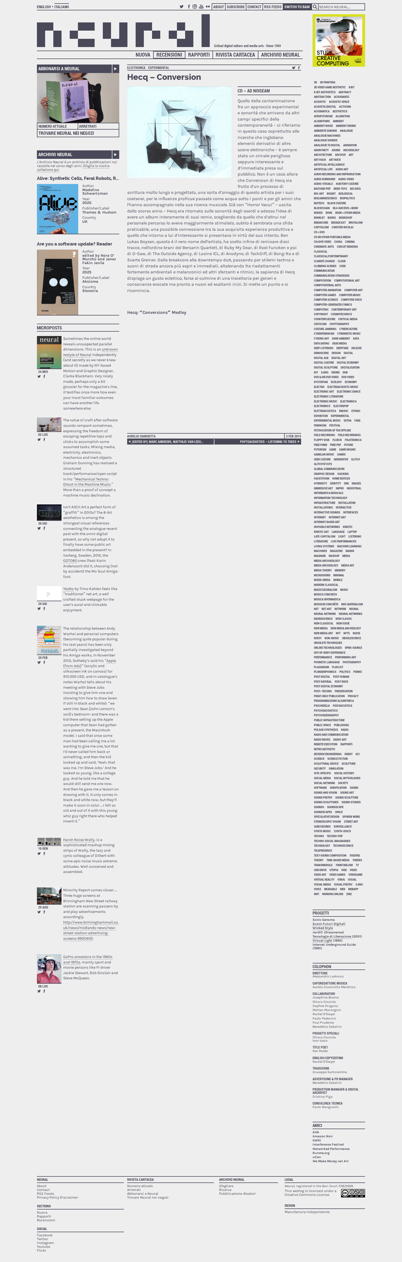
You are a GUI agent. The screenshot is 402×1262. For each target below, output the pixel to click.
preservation (344, 691)
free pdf (335, 445)
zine (349, 894)
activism (345, 106)
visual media (322, 884)
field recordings (349, 435)
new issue (342, 623)
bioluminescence (325, 198)
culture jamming (325, 329)
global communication (329, 469)
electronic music (325, 401)
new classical (323, 623)
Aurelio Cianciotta (141, 436)
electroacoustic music (342, 387)
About (218, 6)
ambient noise (323, 126)
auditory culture (347, 184)
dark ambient (341, 338)
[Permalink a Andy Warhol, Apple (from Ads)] (49, 640)
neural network (325, 614)
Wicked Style (323, 928)
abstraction (322, 97)
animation (350, 145)
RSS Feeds (273, 6)
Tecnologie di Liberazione (332, 936)
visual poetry (343, 884)
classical (320, 251)
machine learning (349, 546)
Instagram (196, 8)
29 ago (43, 907)
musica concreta (325, 594)
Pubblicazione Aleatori (237, 1193)
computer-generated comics (333, 304)
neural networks (350, 614)
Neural (42, 1179)
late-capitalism (324, 536)
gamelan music (324, 454)
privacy (353, 696)
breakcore (321, 222)
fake (357, 420)
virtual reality (324, 879)
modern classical (326, 585)
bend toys (340, 188)
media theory (323, 570)
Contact (254, 6)
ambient (338, 121)
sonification (338, 787)
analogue (346, 130)
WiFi (316, 894)
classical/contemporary (331, 256)
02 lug (43, 434)
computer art (353, 290)
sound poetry (323, 797)
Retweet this (39, 376)
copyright (321, 314)
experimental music (327, 420)
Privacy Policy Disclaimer (57, 1197)
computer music (350, 295)
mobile (337, 580)
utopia (334, 870)
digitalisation (350, 367)
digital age (321, 358)
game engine (347, 449)
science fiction (337, 758)
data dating (321, 343)
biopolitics (347, 198)
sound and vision (325, 792)
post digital (322, 676)
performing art (345, 657)
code (342, 266)
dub (345, 372)
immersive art (323, 488)
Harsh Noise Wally (79, 839)
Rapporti (199, 54)
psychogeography (326, 715)
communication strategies (331, 275)
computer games (325, 295)
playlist (337, 667)
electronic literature (328, 396)
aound (336, 150)
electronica (136, 67)
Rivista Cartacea (235, 54)
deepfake (342, 348)
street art (351, 821)
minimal (338, 575)
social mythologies (347, 778)
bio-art (319, 193)
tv (357, 865)
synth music (322, 831)
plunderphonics (325, 672)
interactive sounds (327, 512)
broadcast (338, 222)
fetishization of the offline (332, 430)
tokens (357, 860)
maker (350, 551)
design (336, 353)
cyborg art (321, 338)
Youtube (202, 8)
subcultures (322, 826)
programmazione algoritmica (334, 701)
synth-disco (342, 831)
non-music (332, 638)
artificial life (323, 169)
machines (320, 551)
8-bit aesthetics (325, 92)
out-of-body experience (329, 652)
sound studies (351, 802)
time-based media (338, 860)
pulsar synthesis (326, 730)
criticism (320, 324)
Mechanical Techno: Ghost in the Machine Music (86, 482)
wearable (330, 889)
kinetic (348, 527)
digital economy (348, 362)
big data (355, 188)
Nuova (143, 54)
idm (346, 483)
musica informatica (327, 599)
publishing (341, 725)
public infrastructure (329, 720)
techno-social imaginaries (332, 841)
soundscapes (323, 812)
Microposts (49, 328)
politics (344, 672)
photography (352, 662)
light (341, 536)
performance (323, 657)
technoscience (343, 845)
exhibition (321, 416)
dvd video (348, 377)
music (344, 590)
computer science (326, 299)
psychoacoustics (326, 710)
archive (340, 155)
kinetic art (321, 532)
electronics (322, 406)
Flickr (209, 8)
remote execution (325, 744)
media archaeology (327, 561)
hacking (343, 474)
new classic (344, 619)
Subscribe (236, 6)
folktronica (353, 440)
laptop (352, 532)
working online (332, 894)
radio (344, 730)
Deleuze (356, 348)
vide (344, 870)
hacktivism (321, 478)
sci (358, 754)
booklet (319, 217)
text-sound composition (330, 855)
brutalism (356, 222)
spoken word (351, 816)
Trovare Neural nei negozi (66, 133)
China (338, 241)
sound (354, 787)
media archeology (326, 565)
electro (319, 387)
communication (324, 270)
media (346, 556)
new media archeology (346, 628)
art (351, 155)
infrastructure (324, 503)
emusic (343, 411)
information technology (330, 498)
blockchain (322, 208)
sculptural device (326, 763)
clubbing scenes (325, 266)
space (339, 812)
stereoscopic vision (327, 821)
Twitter (182, 8)
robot (349, 754)
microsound (322, 575)
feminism (320, 425)
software (320, 787)
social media (322, 778)
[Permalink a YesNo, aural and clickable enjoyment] (49, 593)
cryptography (339, 324)
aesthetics (340, 111)
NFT (338, 633)
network (340, 609)
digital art (338, 358)
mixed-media (322, 580)
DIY (316, 372)
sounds (319, 807)
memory (340, 570)
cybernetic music (349, 333)
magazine (336, 551)
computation (322, 280)
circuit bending (347, 246)
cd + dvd (319, 232)
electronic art (324, 391)
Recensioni (169, 54)
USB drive (320, 870)
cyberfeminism (324, 333)
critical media (347, 319)
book (329, 213)
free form (320, 445)
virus (341, 879)
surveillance (343, 826)
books (332, 217)
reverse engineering (328, 754)
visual (352, 879)
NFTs (346, 633)
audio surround (324, 179)
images (356, 483)
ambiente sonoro (325, 130)
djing (324, 372)
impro (340, 488)
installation (347, 503)
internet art (337, 517)
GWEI (317, 1140)
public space (322, 725)
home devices (341, 478)
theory (319, 860)
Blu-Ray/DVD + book (345, 208)
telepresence (323, 850)
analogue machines (327, 135)
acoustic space (339, 102)
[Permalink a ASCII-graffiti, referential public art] (49, 512)
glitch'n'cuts (323, 464)
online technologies (328, 647)
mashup (334, 556)
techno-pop (335, 836)
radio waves (322, 739)
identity (335, 483)
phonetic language (327, 662)
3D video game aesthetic (330, 87)
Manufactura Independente (307, 1212)
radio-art (339, 739)
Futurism (320, 449)
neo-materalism (352, 604)
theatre (354, 855)
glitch (355, 459)
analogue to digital (327, 145)
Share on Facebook (44, 376)
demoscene (321, 353)
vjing (359, 884)
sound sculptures (326, 802)
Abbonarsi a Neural (59, 68)
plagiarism (321, 667)
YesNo (68, 588)
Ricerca (225, 1190)
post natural (323, 681)
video (353, 870)
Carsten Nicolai (342, 227)
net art (326, 609)
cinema (350, 241)
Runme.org (321, 1153)
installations (323, 507)
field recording (324, 435)
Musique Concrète (326, 604)
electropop (341, 406)
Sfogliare (226, 1186)
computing (321, 309)
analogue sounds (325, 140)
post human (341, 676)
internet (320, 517)
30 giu (42, 523)
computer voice (351, 299)
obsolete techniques (328, 643)
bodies (318, 213)
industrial (354, 488)
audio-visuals (323, 184)
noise (356, 633)
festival (334, 425)
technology (322, 845)
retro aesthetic (324, 749)
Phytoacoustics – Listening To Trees (268, 441)
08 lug (43, 986)
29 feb (43, 657)
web (342, 889)
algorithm (343, 116)
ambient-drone (346, 126)
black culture (336, 203)
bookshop (345, 217)
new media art (323, 633)
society (343, 783)
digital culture (324, 362)
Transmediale (323, 865)
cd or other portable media (332, 237)
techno (319, 836)
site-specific (322, 773)
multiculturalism (325, 590)
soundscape (335, 807)
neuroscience (323, 619)
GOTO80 (70, 560)
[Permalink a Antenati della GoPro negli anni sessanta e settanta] (49, 968)
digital (348, 353)
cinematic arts (324, 246)
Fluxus (337, 440)
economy (351, 382)
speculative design (326, 816)
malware (320, 556)
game (332, 449)
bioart (331, 193)
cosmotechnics (341, 314)
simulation (336, 768)
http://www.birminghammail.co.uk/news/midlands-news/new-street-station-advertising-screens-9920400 (91, 930)
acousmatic (341, 97)
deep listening (323, 348)
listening (354, 536)
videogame (355, 874)
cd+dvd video (322, 241)
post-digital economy (328, 686)
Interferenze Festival (328, 1144)
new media (321, 628)
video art (320, 874)
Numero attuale (53, 126)
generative (341, 459)
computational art (347, 280)
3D (315, 82)
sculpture (349, 763)
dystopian (321, 382)
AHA (316, 1132)
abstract (345, 92)
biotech (319, 203)
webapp (353, 889)
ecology (336, 382)
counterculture (324, 319)
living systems (324, 546)
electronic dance (348, 391)
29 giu (42, 603)
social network (324, 783)
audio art (342, 169)
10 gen (43, 848)
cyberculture (348, 329)
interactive (343, 507)
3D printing (327, 82)
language (338, 532)
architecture (323, 155)
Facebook (189, 8)
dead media (339, 343)
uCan (317, 1157)
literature (321, 541)
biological (346, 193)
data (356, 338)
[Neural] (123, 30)
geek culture (322, 459)
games (341, 454)
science (319, 758)
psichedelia (322, 705)
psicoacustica (342, 705)
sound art (347, 792)
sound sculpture (346, 797)
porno (357, 672)
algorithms (322, 121)
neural (354, 609)
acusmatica (322, 111)
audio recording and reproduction (337, 174)
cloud (342, 261)
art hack (320, 159)
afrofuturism (323, 116)
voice (317, 889)
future (348, 445)
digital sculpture (326, 367)
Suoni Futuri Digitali (329, 924)
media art (347, 565)
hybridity (320, 483)
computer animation (327, 290)
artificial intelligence (329, 164)
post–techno (323, 691)
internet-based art (327, 522)
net (316, 609)
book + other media (347, 213)
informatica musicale (328, 493)
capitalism (321, 227)
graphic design (324, 474)
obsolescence (351, 638)
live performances (343, 541)
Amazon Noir (323, 1136)
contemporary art (344, 309)
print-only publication (329, 696)
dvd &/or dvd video (326, 377)
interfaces (350, 512)
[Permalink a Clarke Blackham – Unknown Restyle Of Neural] (49, 352)
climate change (324, 261)
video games (337, 874)
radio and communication (331, 734)
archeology (351, 150)
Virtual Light (322, 940)
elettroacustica (325, 411)
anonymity (321, 150)
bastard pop (322, 188)
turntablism (344, 865)
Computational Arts (327, 285)
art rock (335, 159)
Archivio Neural (280, 54)
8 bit (351, 87)
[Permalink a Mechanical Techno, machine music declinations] (49, 424)
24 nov (43, 371)
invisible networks (327, 527)
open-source (353, 647)
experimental (158, 67)
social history (344, 773)
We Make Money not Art (331, 1161)
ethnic (355, 411)
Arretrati (88, 126)
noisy (318, 638)
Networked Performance (331, 1149)
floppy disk (322, 440)
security (320, 768)
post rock (341, 681)
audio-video (346, 179)
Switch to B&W (297, 6)
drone (335, 372)
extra (347, 420)
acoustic (320, 102)
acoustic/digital (325, 106)
